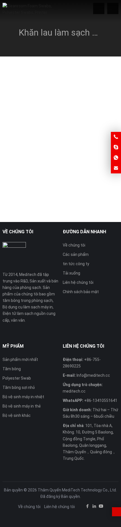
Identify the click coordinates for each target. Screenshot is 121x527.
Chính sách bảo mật (81, 291)
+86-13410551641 (100, 400)
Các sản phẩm (76, 254)
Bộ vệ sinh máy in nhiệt (23, 397)
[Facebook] (87, 507)
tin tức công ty (76, 264)
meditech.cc (74, 391)
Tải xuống (71, 273)
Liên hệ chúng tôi (78, 282)
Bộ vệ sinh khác (17, 415)
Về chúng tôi (74, 245)
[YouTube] (101, 507)
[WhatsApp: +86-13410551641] (116, 158)
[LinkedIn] (94, 507)
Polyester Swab (17, 378)
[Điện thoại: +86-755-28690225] (116, 137)
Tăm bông (12, 369)
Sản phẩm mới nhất (20, 359)
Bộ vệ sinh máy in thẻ (22, 406)
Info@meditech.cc (93, 375)
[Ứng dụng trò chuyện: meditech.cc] (116, 147)
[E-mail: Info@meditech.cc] (116, 168)
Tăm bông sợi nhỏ (19, 387)
